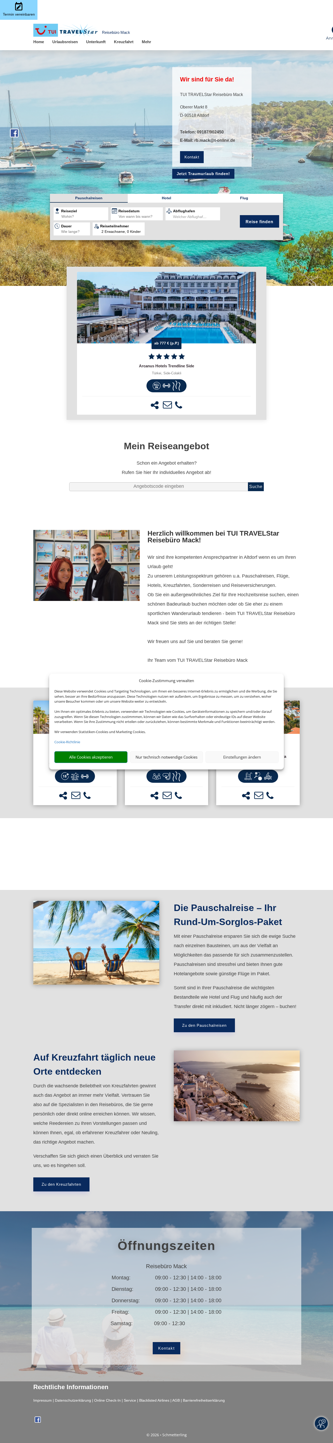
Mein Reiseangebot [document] (166, 446)
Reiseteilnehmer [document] (114, 226)
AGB (176, 1400)
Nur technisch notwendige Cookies (166, 757)
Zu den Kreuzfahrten (61, 1184)
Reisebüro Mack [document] (166, 1266)
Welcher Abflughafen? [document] (191, 217)
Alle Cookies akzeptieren (91, 757)
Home (38, 42)
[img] (157, 385)
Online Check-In (107, 1400)
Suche (255, 486)
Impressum (42, 1400)
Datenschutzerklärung (73, 1400)
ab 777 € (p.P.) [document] (166, 343)
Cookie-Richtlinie (67, 742)
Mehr (146, 42)
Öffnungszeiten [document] (166, 1246)
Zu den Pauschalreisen (204, 1025)
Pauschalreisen (89, 198)
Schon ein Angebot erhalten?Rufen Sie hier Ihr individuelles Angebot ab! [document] (166, 467)
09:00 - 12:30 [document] (188, 1323)
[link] (166, 343)
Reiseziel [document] (69, 211)
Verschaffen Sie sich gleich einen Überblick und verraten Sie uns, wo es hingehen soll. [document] (95, 1160)
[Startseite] (86, 599)
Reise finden (259, 222)
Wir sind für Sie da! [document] (207, 79)
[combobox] (84, 217)
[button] (154, 405)
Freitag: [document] (120, 1312)
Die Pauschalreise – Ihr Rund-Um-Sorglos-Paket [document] (228, 914)
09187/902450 (210, 132)
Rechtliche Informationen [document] (70, 1387)
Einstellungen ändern (242, 757)
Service (130, 1400)
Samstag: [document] (122, 1323)
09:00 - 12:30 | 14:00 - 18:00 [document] (188, 1277)
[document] (166, 366)
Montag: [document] (121, 1277)
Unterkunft (96, 42)
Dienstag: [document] (122, 1289)
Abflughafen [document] (184, 211)
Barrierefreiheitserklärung (204, 1400)
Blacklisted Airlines (154, 1400)
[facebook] (14, 135)
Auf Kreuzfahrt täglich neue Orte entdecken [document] (94, 1064)
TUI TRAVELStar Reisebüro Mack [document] (211, 94)
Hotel (166, 198)
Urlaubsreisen (65, 42)
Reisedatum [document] (128, 211)
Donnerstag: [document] (126, 1300)
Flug (244, 198)
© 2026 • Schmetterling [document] (166, 1434)
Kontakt (191, 157)
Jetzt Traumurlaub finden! (203, 173)
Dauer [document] (66, 226)
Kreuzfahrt (123, 42)
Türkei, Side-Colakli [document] (166, 373)
